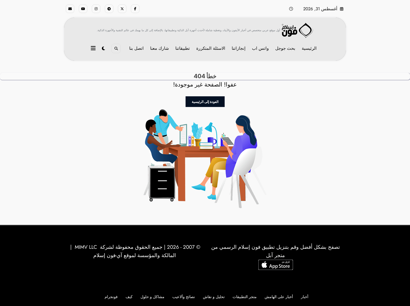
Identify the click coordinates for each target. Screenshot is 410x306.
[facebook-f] (135, 8)
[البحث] (116, 48)
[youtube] (83, 8)
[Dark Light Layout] (103, 48)
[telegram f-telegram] (109, 8)
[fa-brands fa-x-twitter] (122, 8)
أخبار (304, 297)
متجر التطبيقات (245, 297)
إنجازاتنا (239, 48)
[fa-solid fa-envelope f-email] (70, 8)
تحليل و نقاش (214, 297)
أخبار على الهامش (279, 297)
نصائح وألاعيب (183, 297)
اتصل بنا (136, 48)
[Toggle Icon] (94, 48)
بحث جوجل (285, 48)
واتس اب (260, 48)
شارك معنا (159, 48)
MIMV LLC (86, 247)
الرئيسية (309, 48)
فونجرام (111, 297)
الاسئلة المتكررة (210, 48)
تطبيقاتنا (182, 48)
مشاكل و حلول (152, 297)
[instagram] (96, 8)
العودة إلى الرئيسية (205, 102)
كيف (129, 297)
